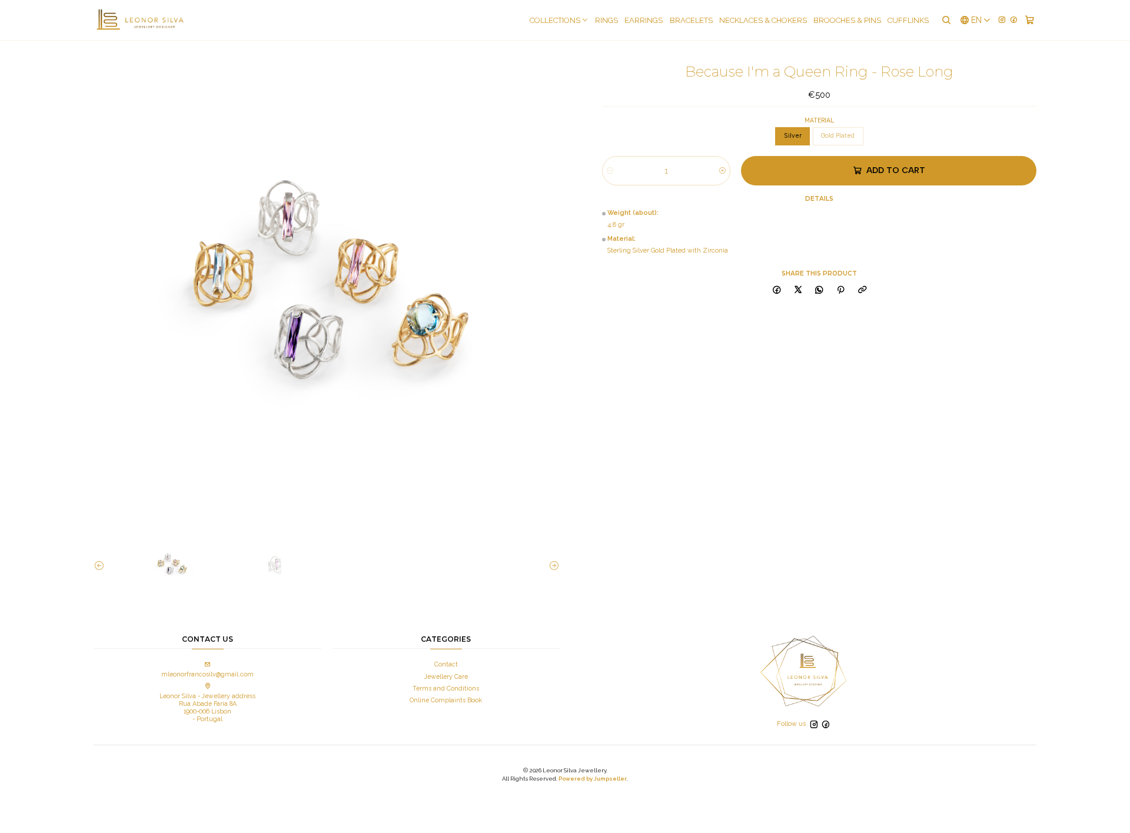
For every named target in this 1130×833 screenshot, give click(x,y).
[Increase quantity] (722, 171)
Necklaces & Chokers (763, 20)
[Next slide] (551, 565)
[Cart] (1029, 20)
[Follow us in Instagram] (1002, 20)
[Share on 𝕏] (797, 290)
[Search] (945, 20)
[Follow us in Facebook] (1014, 20)
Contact (446, 664)
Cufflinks (908, 20)
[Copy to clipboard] (862, 290)
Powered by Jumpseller (593, 778)
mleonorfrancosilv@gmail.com (207, 674)
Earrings (643, 20)
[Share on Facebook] (776, 290)
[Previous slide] (102, 565)
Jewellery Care (446, 676)
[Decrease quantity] (610, 171)
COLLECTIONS (555, 20)
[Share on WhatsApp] (819, 290)
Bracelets (691, 20)
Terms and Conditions (446, 688)
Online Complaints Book (446, 699)
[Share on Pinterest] (840, 290)
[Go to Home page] (140, 20)
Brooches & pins (847, 20)
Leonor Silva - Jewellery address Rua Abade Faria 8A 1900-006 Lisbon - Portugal (207, 707)
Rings (606, 20)
